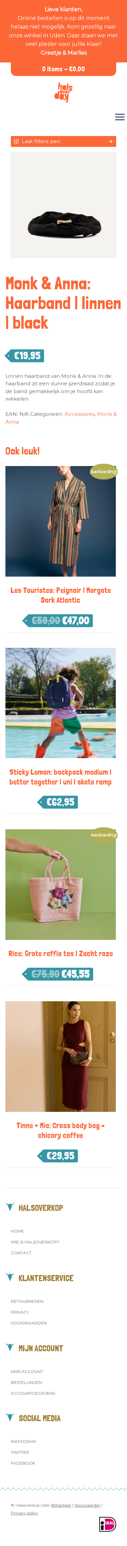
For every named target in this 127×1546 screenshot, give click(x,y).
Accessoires (80, 414)
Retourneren (27, 1301)
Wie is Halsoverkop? (35, 1241)
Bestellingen (26, 1382)
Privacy (20, 1312)
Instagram (23, 1441)
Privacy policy (24, 1512)
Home (17, 1231)
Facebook (23, 1463)
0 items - (63, 69)
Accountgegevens (33, 1393)
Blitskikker (61, 1505)
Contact (21, 1252)
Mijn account (27, 1371)
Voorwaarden (29, 1323)
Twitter (20, 1452)
